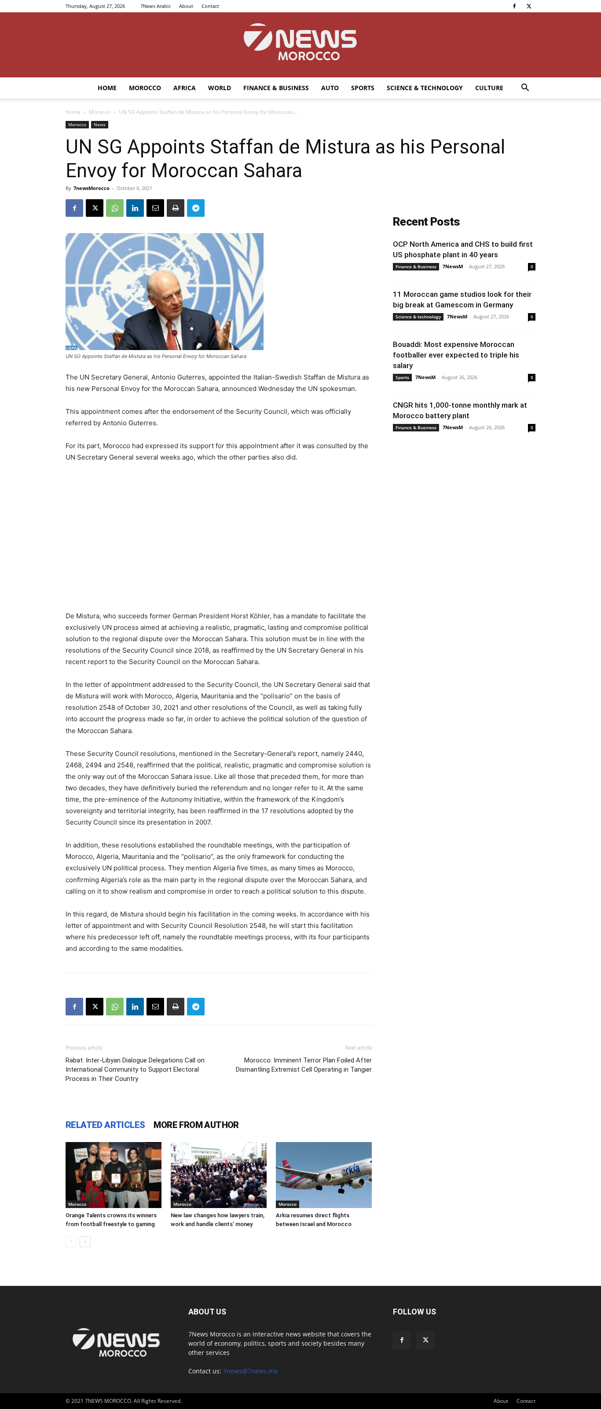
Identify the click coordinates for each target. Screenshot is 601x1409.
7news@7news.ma (250, 1371)
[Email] (155, 208)
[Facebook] (514, 6)
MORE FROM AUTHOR (196, 1125)
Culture (489, 88)
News (100, 124)
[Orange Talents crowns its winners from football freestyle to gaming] (113, 1175)
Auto (330, 88)
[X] (528, 6)
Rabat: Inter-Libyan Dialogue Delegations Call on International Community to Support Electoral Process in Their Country (135, 1069)
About (186, 6)
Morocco (145, 88)
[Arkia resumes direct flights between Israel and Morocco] (324, 1175)
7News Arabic (155, 6)
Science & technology (425, 88)
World (219, 88)
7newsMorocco (91, 188)
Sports (362, 88)
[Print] (175, 208)
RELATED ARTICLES (105, 1125)
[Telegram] (196, 208)
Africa (184, 88)
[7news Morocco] (300, 44)
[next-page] (85, 1241)
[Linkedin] (135, 208)
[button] (524, 88)
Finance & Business (276, 88)
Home (107, 88)
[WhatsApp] (115, 208)
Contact (210, 6)
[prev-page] (71, 1241)
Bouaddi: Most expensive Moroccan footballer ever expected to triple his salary (456, 355)
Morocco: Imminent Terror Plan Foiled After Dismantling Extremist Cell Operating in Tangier (304, 1064)
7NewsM (453, 266)
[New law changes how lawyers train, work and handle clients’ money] (219, 1175)
